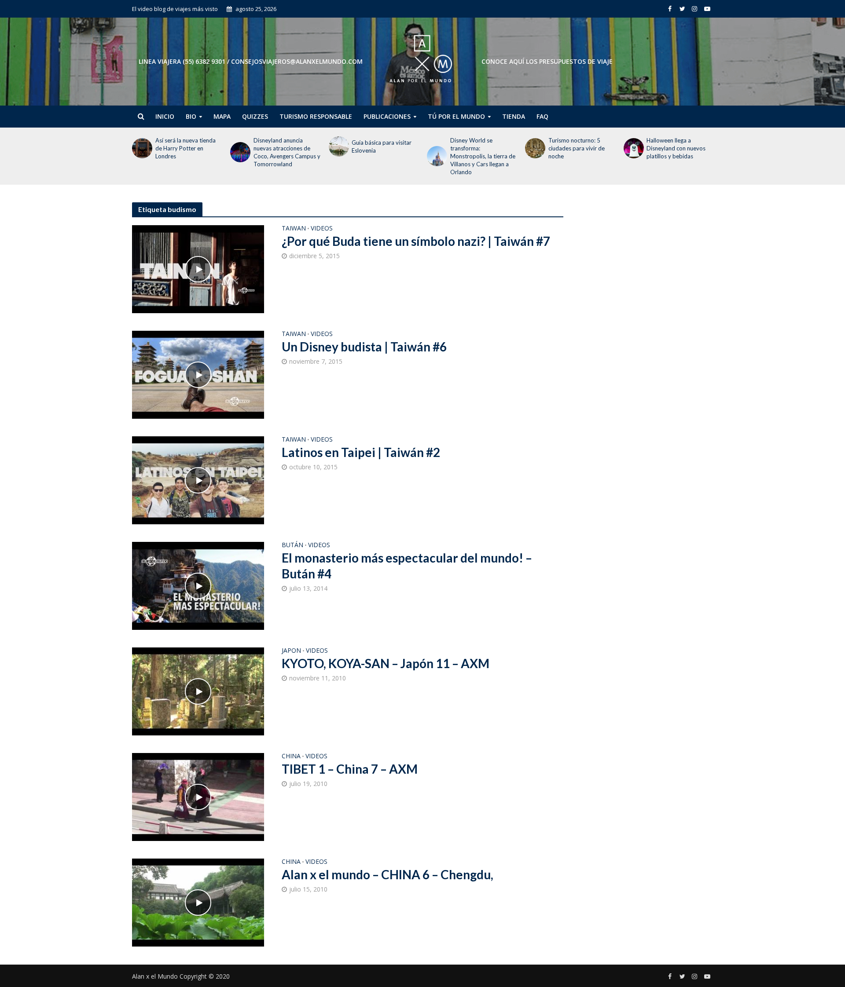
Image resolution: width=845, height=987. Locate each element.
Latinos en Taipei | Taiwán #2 (361, 452)
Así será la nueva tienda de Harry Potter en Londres (185, 148)
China (291, 756)
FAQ (542, 116)
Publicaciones (387, 116)
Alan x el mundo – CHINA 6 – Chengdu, (387, 874)
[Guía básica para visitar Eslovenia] (338, 146)
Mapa (222, 116)
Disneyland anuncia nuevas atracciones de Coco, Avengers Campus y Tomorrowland (287, 152)
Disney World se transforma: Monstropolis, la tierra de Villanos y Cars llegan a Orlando (482, 156)
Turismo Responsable (315, 116)
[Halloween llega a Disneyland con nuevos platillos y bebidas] (633, 148)
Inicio (164, 116)
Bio (191, 116)
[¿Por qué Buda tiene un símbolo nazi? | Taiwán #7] (198, 268)
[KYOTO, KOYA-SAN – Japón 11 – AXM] (198, 690)
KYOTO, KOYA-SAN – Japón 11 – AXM (385, 663)
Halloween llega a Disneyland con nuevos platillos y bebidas (676, 148)
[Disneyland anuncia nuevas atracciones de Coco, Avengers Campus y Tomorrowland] (239, 152)
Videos (322, 228)
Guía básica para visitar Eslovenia (381, 146)
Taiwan (294, 228)
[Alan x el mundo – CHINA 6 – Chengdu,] (198, 902)
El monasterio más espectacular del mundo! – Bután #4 (407, 565)
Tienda (513, 116)
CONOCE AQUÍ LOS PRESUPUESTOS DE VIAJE (547, 61)
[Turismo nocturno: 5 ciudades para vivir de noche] (534, 148)
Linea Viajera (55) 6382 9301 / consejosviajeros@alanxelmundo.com (251, 61)
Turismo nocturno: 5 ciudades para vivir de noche (576, 148)
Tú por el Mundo (456, 116)
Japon (291, 650)
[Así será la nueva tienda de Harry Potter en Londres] (141, 148)
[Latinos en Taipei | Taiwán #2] (198, 479)
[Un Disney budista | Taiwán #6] (198, 374)
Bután (292, 545)
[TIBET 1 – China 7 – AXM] (198, 796)
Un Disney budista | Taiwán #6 (364, 346)
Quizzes (255, 116)
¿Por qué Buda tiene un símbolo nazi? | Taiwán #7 (416, 241)
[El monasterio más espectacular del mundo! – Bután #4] (198, 585)
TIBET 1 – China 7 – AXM (350, 768)
